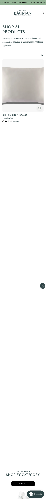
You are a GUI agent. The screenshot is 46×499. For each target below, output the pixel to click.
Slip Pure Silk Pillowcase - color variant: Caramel (8, 121)
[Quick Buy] (39, 108)
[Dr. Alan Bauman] (23, 13)
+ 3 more (16, 121)
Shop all (23, 484)
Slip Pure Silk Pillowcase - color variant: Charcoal (11, 121)
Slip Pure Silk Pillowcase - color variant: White (3, 121)
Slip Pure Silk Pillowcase (14, 115)
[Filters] (42, 55)
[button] (37, 13)
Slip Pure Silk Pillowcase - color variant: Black (6, 121)
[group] (23, 2)
